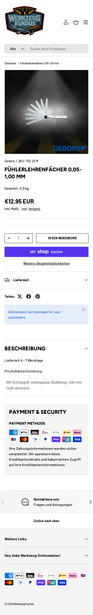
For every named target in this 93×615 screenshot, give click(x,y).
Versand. (34, 209)
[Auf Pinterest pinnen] (37, 296)
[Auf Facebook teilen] (28, 296)
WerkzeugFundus (24, 603)
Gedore (10, 161)
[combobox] (46, 48)
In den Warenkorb (62, 238)
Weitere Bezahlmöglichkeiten (46, 263)
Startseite (10, 63)
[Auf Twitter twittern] (19, 296)
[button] (76, 22)
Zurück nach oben (46, 521)
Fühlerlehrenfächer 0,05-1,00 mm (39, 63)
